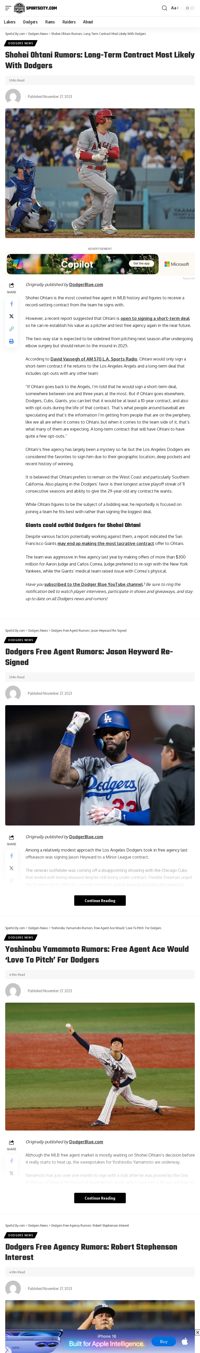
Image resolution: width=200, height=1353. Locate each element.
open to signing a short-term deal (155, 318)
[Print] (11, 341)
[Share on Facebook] (11, 303)
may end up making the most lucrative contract (106, 543)
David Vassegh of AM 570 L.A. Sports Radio (94, 359)
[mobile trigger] (9, 8)
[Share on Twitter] (11, 316)
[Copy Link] (11, 328)
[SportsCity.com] (35, 8)
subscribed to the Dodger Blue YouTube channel (93, 584)
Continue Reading (100, 900)
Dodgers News (20, 43)
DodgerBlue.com (86, 284)
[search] (164, 8)
